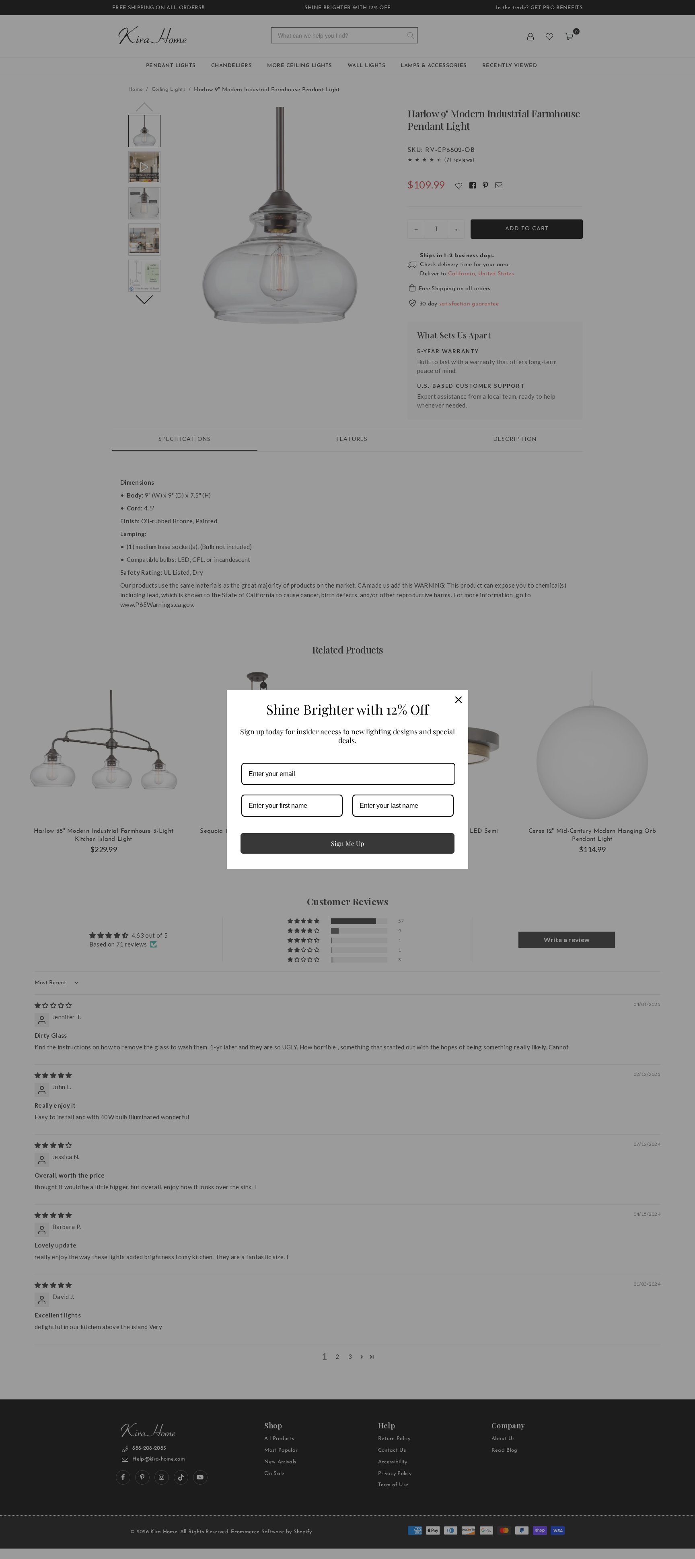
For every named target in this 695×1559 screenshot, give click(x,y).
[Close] (458, 699)
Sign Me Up (347, 843)
